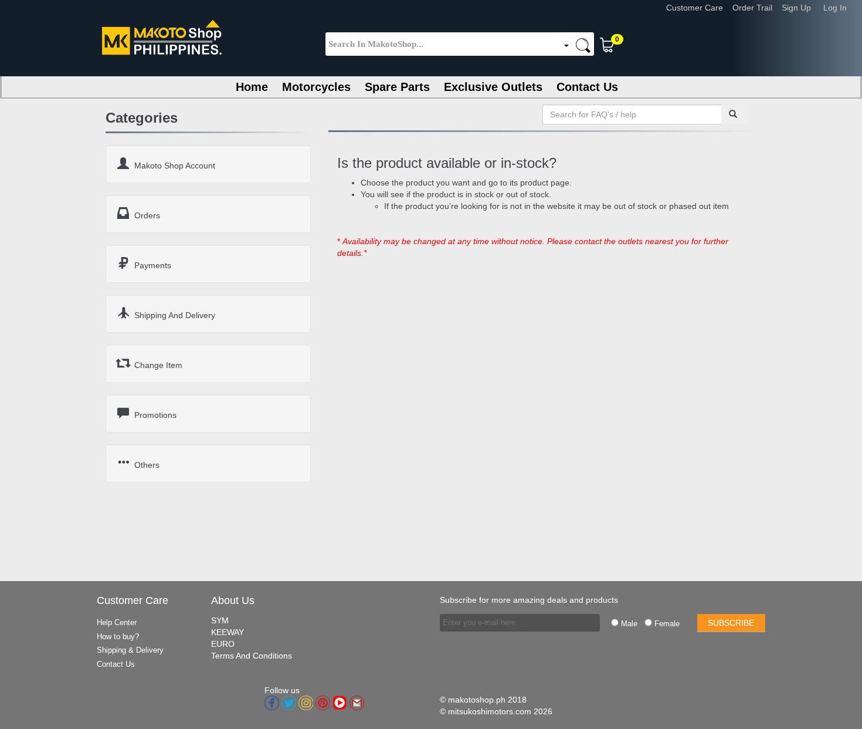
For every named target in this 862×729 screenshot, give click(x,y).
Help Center (117, 622)
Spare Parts (397, 86)
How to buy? (118, 636)
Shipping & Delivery (130, 650)
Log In (839, 7)
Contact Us (587, 86)
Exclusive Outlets (493, 86)
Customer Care (699, 7)
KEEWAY (227, 632)
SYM (220, 620)
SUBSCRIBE (731, 622)
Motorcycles (316, 86)
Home (252, 86)
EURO (223, 644)
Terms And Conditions (251, 655)
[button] (660, 42)
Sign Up (801, 7)
